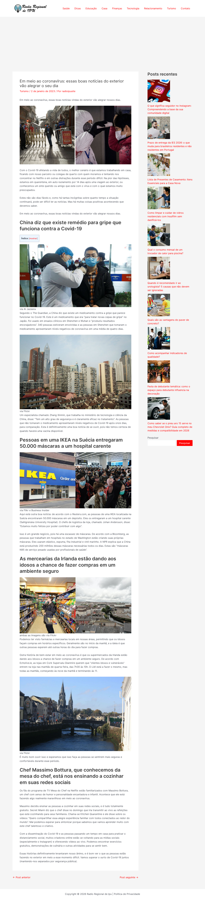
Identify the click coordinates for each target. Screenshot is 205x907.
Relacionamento (153, 8)
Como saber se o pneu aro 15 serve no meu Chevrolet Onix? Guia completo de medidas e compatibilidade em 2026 (170, 427)
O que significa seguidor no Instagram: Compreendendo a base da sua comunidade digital (169, 109)
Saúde (66, 8)
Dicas (77, 8)
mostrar (33, 238)
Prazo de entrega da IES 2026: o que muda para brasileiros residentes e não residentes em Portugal (170, 146)
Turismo (171, 8)
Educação (91, 8)
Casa (104, 8)
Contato (185, 8)
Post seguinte (129, 877)
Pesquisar (153, 437)
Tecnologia (133, 8)
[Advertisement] (102, 39)
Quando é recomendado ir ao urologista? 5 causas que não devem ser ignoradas (168, 286)
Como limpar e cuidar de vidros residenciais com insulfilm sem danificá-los (166, 216)
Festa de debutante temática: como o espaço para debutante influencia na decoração (169, 390)
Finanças (117, 8)
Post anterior (21, 877)
